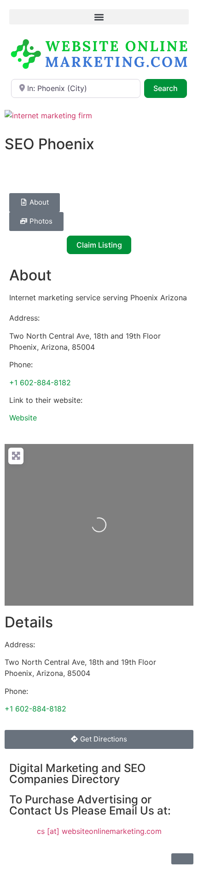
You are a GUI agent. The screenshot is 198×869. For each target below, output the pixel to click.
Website (23, 417)
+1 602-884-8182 (40, 382)
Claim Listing (99, 244)
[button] (99, 16)
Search (170, 88)
